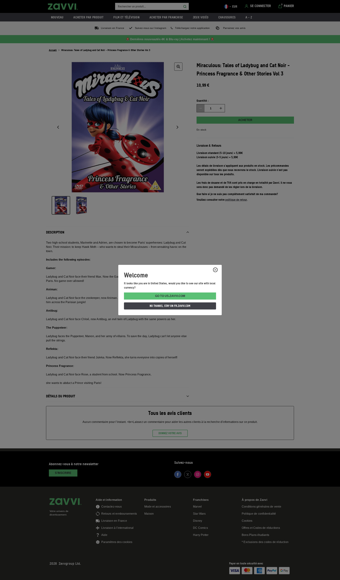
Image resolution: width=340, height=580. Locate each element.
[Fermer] (215, 270)
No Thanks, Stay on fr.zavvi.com (170, 306)
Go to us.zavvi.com (170, 295)
